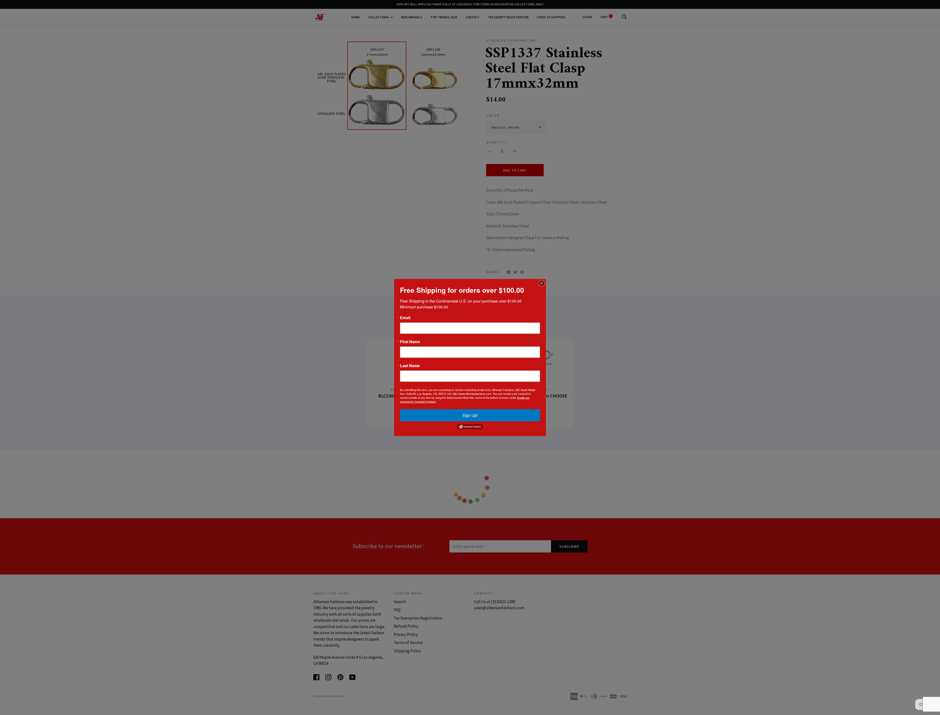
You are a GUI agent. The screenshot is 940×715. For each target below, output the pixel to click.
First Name (410, 341)
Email (405, 317)
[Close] (541, 283)
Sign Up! (470, 415)
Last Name (410, 365)
